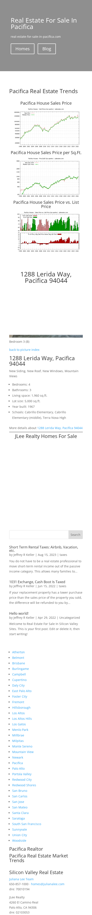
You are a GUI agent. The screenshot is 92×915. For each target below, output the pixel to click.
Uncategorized (69, 618)
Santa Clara (20, 813)
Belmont (18, 658)
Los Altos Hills (22, 719)
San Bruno (19, 791)
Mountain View (23, 752)
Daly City (18, 685)
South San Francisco (26, 824)
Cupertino (19, 680)
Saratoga (18, 818)
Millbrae (18, 735)
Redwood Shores (24, 785)
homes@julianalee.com (47, 884)
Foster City (19, 696)
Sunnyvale (19, 829)
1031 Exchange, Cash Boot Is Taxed (37, 582)
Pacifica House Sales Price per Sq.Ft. (46, 152)
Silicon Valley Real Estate (36, 872)
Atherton (18, 652)
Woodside (19, 840)
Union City (19, 835)
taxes (63, 555)
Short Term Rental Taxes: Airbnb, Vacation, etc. (43, 549)
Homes (22, 49)
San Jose (18, 802)
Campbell (19, 674)
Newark (17, 757)
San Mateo (19, 807)
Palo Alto (18, 768)
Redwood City (22, 780)
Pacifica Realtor (26, 849)
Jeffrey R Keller (23, 555)
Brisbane (18, 663)
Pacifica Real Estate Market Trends (38, 857)
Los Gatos (19, 724)
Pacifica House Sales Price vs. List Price (46, 204)
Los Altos (18, 713)
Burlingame (20, 669)
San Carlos (19, 796)
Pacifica (17, 763)
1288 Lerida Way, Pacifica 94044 (60, 428)
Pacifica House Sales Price (46, 103)
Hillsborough (21, 707)
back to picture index (24, 350)
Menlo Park (20, 730)
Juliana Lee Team (21, 879)
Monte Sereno (22, 746)
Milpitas (18, 741)
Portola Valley (21, 774)
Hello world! (18, 613)
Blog (46, 49)
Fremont (18, 702)
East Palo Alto (21, 691)
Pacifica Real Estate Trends (43, 91)
